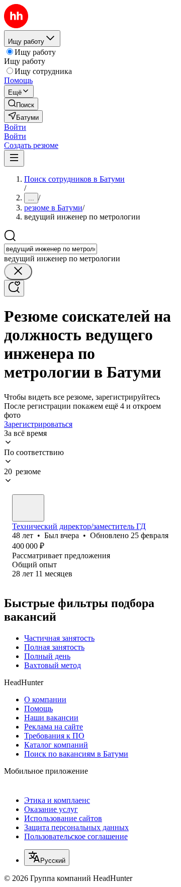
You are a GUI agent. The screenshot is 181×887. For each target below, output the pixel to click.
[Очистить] (18, 271)
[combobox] (50, 249)
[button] (15, 127)
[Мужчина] (28, 508)
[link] (21, 104)
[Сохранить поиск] (14, 288)
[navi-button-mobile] (14, 158)
